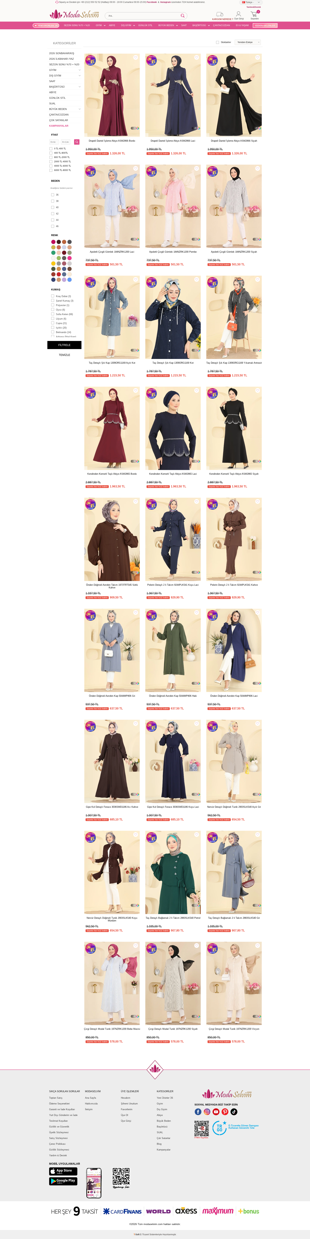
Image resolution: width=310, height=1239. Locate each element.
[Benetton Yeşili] (54, 253)
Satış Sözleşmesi (58, 1138)
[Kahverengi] (70, 269)
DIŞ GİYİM (126, 25)
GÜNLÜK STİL (145, 25)
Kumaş (55, 289)
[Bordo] (64, 253)
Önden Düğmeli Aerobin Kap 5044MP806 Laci (234, 696)
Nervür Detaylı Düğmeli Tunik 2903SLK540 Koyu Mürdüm (112, 919)
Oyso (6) (60, 309)
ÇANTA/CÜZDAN (221, 25)
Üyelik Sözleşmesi (59, 1132)
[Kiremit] (54, 274)
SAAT (184, 25)
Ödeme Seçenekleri (59, 1103)
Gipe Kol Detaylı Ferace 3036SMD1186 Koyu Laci (173, 807)
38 (57, 201)
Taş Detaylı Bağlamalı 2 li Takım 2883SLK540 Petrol (173, 918)
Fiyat (54, 134)
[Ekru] (54, 258)
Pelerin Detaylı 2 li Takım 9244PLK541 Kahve (234, 585)
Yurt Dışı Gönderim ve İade (63, 1115)
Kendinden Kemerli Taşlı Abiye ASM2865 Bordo (112, 473)
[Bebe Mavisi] (64, 247)
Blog (159, 1144)
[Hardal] (59, 269)
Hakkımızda (91, 1103)
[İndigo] (64, 269)
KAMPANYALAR (58, 125)
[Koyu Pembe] (54, 242)
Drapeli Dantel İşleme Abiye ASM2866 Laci (173, 140)
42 (57, 213)
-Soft (137, 1234)
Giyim (160, 1103)
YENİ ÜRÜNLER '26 (48, 25)
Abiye (160, 1115)
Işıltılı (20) (61, 327)
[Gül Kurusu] (64, 264)
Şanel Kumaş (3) (64, 300)
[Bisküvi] (59, 253)
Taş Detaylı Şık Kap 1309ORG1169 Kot (173, 362)
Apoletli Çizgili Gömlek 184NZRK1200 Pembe (173, 251)
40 (57, 207)
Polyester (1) (62, 305)
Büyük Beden (164, 1121)
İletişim (89, 1109)
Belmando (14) (63, 332)
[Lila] (64, 280)
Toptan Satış (55, 1097)
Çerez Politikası (57, 1144)
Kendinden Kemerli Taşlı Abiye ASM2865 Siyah (234, 473)
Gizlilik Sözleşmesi (59, 1149)
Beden (55, 180)
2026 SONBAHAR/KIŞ (61, 53)
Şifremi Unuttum (129, 1103)
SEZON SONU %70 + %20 (77, 25)
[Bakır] (59, 247)
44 (57, 220)
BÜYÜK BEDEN (166, 25)
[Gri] (59, 264)
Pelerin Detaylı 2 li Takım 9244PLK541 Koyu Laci (173, 585)
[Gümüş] (70, 264)
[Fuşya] (70, 258)
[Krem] (70, 274)
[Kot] (64, 274)
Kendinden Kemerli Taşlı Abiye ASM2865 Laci (173, 473)
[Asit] (54, 247)
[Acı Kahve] (59, 242)
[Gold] (54, 264)
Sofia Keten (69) (64, 314)
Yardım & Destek (58, 1155)
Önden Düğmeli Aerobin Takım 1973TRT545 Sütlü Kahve (112, 586)
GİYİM (99, 25)
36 (57, 194)
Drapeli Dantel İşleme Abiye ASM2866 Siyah (234, 140)
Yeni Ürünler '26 (165, 1097)
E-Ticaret (144, 1234)
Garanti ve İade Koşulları (62, 1109)
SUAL (52, 103)
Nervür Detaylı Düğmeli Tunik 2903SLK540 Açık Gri (234, 807)
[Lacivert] (54, 280)
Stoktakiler (226, 42)
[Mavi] (70, 280)
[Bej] (70, 247)
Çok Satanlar (163, 1138)
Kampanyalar (163, 1149)
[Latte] (59, 280)
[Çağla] (70, 253)
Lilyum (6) (61, 318)
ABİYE (112, 25)
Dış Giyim (162, 1109)
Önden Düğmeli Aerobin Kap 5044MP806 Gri (112, 696)
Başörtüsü (162, 1126)
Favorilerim (126, 1109)
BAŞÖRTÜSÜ (199, 25)
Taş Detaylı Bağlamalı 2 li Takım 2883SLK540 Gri (234, 918)
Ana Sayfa (90, 1097)
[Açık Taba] (64, 242)
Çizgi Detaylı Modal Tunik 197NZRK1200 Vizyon (234, 1029)
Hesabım (125, 1097)
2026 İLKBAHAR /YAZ (61, 58)
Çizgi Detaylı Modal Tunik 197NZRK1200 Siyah (173, 1029)
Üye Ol (124, 1115)
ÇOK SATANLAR (58, 120)
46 (57, 226)
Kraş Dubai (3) (63, 296)
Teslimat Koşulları (58, 1121)
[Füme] (64, 258)
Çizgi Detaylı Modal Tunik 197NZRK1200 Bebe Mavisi (112, 1029)
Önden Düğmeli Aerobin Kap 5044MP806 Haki (173, 696)
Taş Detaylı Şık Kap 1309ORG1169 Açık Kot (112, 362)
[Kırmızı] (59, 274)
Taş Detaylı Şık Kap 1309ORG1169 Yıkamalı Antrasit (234, 362)
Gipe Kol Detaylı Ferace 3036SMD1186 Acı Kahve (112, 807)
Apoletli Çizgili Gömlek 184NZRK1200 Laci (112, 251)
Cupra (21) (61, 323)
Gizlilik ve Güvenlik (59, 1126)
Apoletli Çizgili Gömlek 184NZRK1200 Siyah (234, 251)
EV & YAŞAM (242, 25)
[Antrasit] (70, 242)
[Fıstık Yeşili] (59, 258)
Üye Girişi (126, 1121)
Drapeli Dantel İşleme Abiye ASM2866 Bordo (112, 140)
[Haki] (54, 269)
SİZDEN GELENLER (265, 25)
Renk (54, 235)
